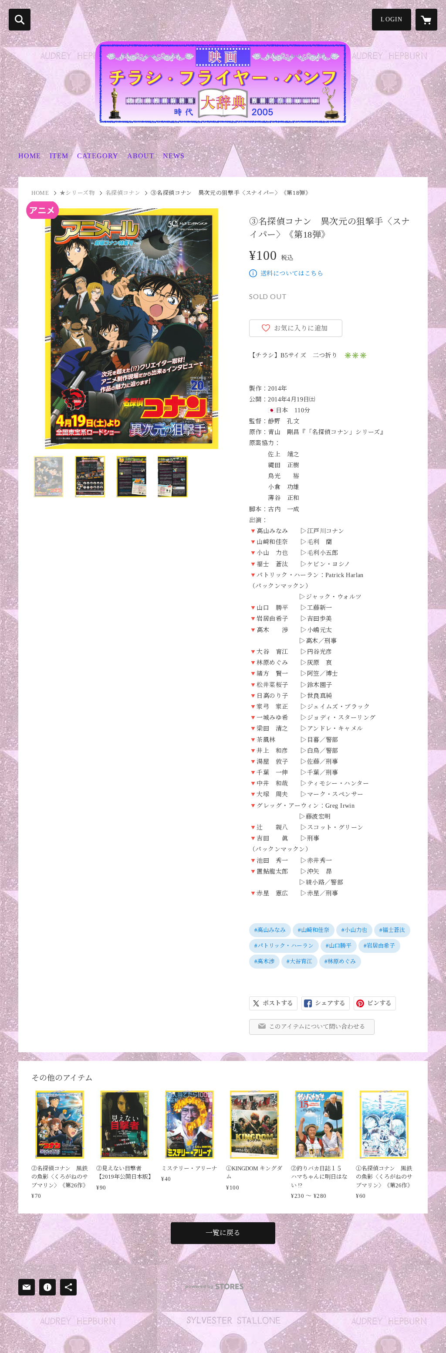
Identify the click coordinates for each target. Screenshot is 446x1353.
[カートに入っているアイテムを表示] (426, 20)
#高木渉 (264, 961)
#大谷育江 (299, 961)
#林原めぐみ (340, 961)
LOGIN (391, 19)
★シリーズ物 (77, 193)
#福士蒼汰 (392, 930)
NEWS (174, 156)
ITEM (59, 156)
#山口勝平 (338, 945)
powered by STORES (214, 1286)
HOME (29, 156)
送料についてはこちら (291, 273)
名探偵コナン (123, 193)
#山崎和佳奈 (313, 930)
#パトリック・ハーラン (284, 945)
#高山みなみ (270, 930)
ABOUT (140, 156)
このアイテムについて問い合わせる (317, 1026)
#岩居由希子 (379, 945)
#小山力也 (354, 930)
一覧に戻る (223, 1233)
